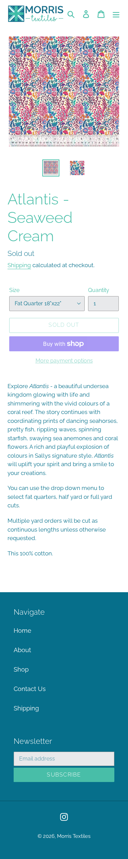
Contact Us (30, 688)
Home (22, 630)
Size (14, 290)
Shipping (19, 265)
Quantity (98, 290)
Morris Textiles (73, 836)
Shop (21, 669)
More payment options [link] (64, 360)
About (22, 650)
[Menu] (116, 13)
